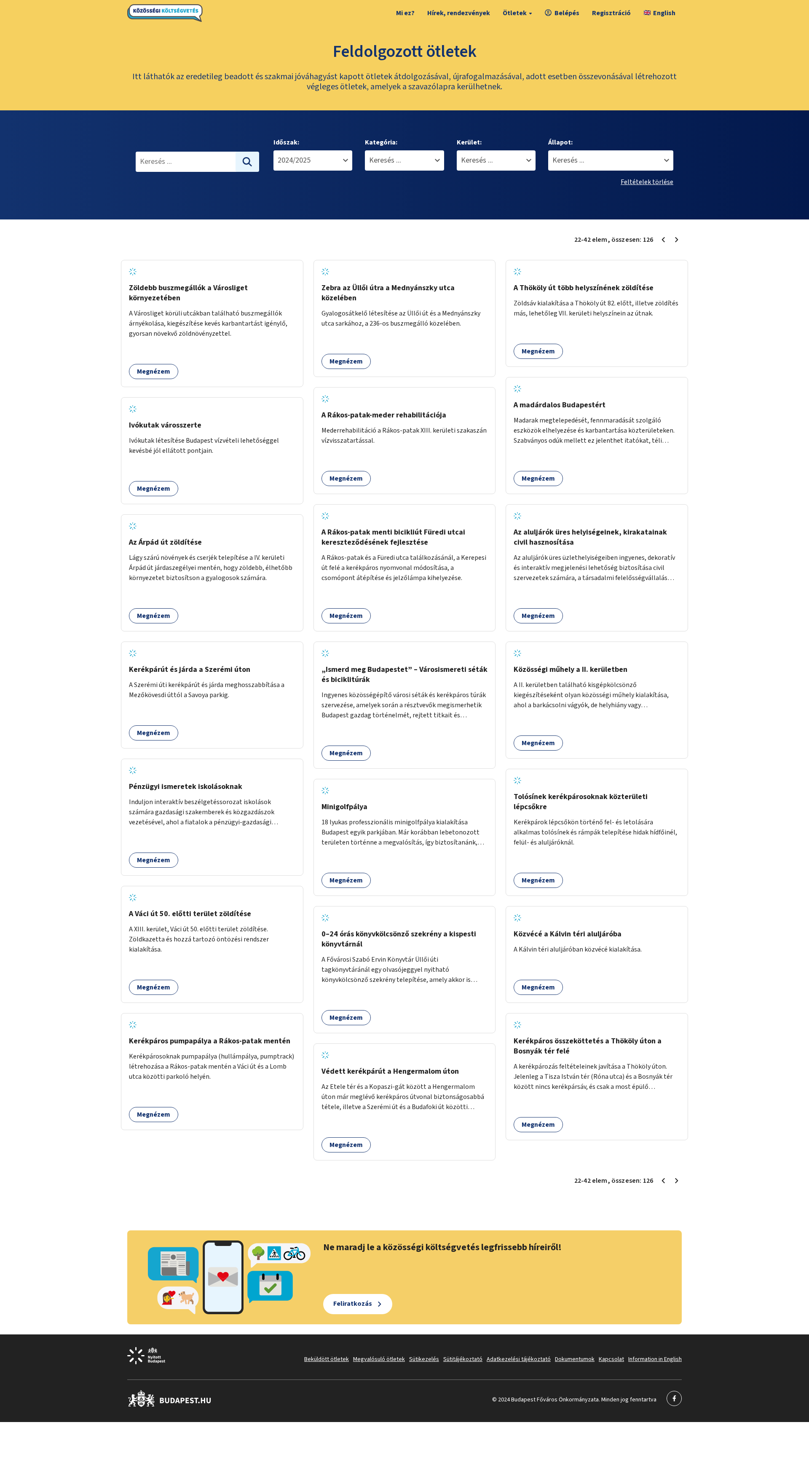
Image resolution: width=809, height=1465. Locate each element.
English (664, 13)
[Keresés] (247, 162)
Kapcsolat (611, 1359)
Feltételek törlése (647, 182)
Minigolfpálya (344, 807)
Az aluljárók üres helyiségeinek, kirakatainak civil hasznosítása (590, 537)
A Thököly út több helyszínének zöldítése (584, 288)
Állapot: (560, 142)
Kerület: (469, 142)
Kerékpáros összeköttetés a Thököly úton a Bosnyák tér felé (588, 1046)
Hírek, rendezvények (458, 13)
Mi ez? (405, 13)
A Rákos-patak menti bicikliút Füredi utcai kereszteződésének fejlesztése (393, 537)
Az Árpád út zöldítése (165, 542)
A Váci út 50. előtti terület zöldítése (190, 914)
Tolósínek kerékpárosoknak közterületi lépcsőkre (581, 801)
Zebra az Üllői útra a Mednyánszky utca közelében (388, 293)
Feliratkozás (352, 1303)
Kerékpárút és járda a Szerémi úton (189, 669)
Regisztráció (611, 13)
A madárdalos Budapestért (559, 405)
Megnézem (153, 371)
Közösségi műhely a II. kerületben (570, 669)
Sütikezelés (424, 1359)
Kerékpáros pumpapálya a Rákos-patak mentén (209, 1041)
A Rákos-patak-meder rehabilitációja (383, 415)
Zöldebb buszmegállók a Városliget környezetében (188, 293)
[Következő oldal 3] (677, 240)
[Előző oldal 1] (663, 240)
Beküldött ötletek (326, 1359)
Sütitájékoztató (462, 1359)
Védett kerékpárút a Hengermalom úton (390, 1071)
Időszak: (286, 142)
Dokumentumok (575, 1359)
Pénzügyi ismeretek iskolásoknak (185, 786)
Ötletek (515, 13)
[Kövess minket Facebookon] (169, 1405)
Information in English (655, 1359)
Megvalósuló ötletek (379, 1359)
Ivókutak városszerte (165, 425)
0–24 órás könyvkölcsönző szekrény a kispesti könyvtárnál (398, 939)
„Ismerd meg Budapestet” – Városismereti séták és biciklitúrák (404, 674)
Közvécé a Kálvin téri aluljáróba (567, 934)
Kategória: (381, 142)
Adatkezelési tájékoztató (519, 1359)
